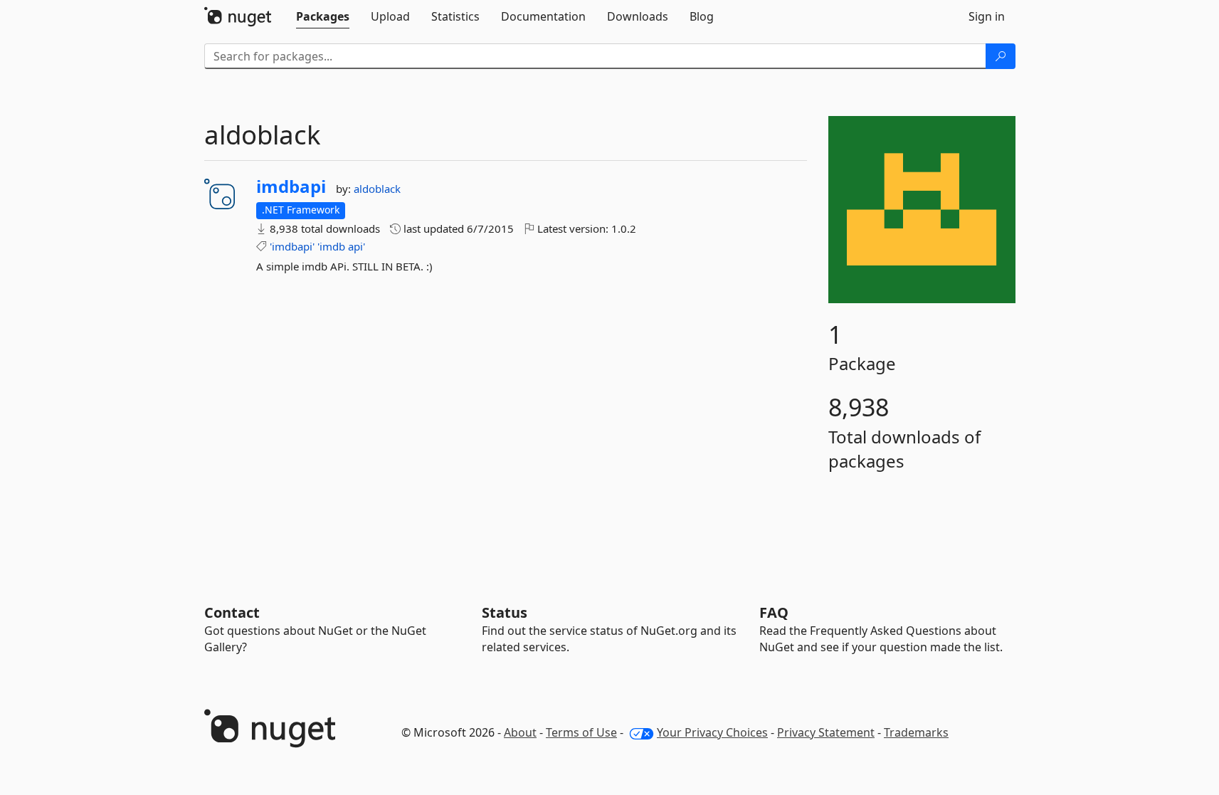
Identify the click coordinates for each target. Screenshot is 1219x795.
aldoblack (377, 188)
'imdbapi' (292, 246)
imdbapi (291, 186)
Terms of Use (581, 732)
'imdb (331, 246)
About (520, 732)
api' (356, 246)
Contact (232, 612)
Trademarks (916, 732)
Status (504, 612)
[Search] (1000, 56)
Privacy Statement (826, 732)
